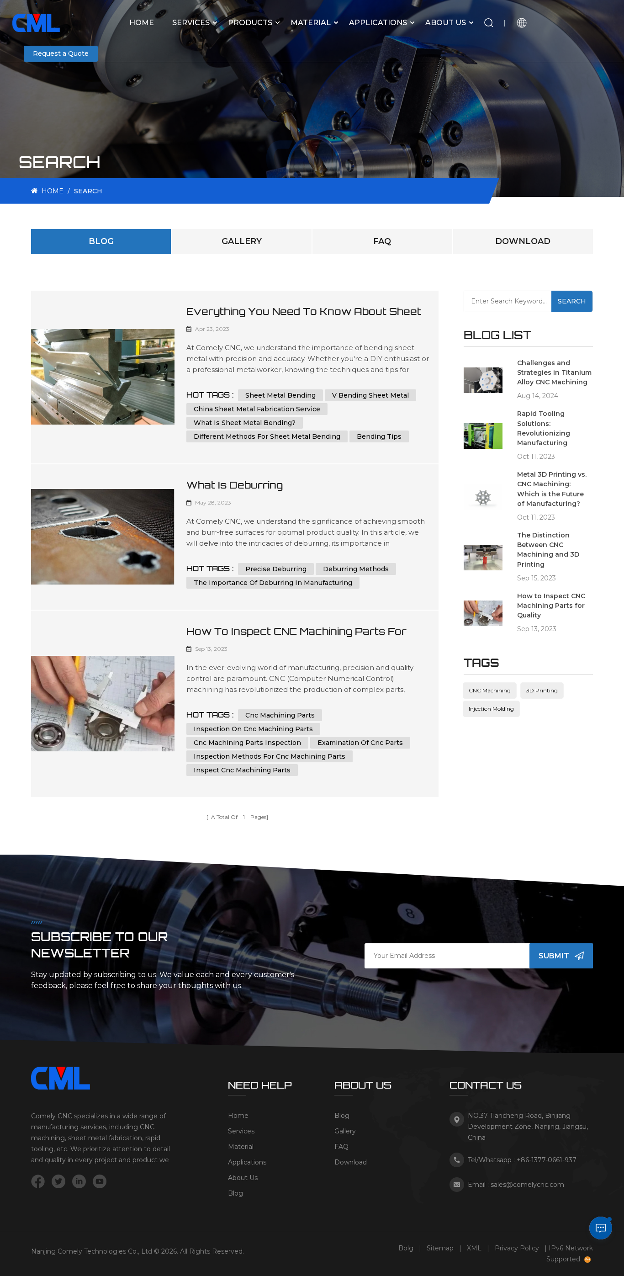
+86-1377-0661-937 (546, 1160)
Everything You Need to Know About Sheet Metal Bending (303, 311)
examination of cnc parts (360, 743)
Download (522, 241)
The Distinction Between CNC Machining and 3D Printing (548, 550)
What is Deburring (234, 485)
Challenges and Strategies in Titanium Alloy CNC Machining (554, 372)
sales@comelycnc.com (527, 1184)
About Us (445, 22)
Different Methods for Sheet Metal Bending (267, 436)
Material (311, 22)
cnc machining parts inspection (247, 743)
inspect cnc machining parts (242, 770)
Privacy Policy (517, 1248)
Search (572, 301)
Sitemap (440, 1248)
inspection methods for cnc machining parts (269, 756)
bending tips (379, 436)
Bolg (405, 1248)
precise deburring (276, 569)
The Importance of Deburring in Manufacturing (273, 583)
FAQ (382, 241)
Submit (554, 956)
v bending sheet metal (370, 395)
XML (474, 1248)
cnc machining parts (280, 715)
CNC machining (490, 690)
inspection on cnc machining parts (253, 729)
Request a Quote (61, 53)
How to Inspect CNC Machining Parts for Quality (296, 631)
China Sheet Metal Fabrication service (257, 409)
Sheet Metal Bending (280, 395)
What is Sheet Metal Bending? (245, 423)
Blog (101, 241)
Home (141, 22)
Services (191, 22)
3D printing (542, 690)
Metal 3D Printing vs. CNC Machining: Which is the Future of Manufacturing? (552, 489)
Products (250, 22)
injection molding (491, 708)
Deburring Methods (356, 569)
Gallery (242, 241)
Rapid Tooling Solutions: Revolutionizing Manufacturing (543, 428)
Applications (378, 22)
